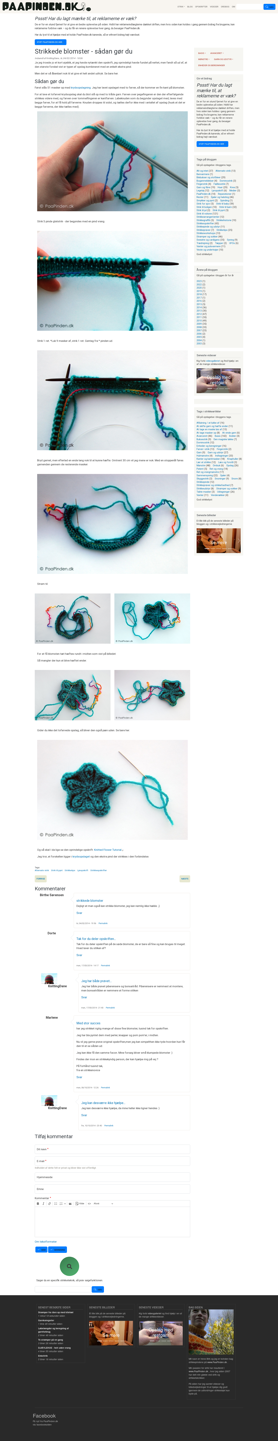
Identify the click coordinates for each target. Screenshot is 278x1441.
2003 (199, 343)
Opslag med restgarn (219, 380)
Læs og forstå (225, 462)
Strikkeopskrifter (98, 870)
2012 (199, 314)
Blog (190, 6)
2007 (199, 330)
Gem (43, 1250)
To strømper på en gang (50, 1339)
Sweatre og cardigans (208, 239)
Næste (184, 879)
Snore (235, 478)
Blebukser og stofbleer (209, 177)
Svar (79, 913)
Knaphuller (232, 458)
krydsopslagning (81, 87)
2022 (199, 284)
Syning (230, 239)
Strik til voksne (204, 213)
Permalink (103, 923)
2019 (199, 291)
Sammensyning (205, 475)
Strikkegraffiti (203, 220)
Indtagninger (221, 455)
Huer (220, 187)
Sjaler (223, 475)
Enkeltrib (43, 1355)
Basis (201, 53)
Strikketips (70, 870)
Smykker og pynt (205, 200)
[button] (198, 380)
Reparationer (225, 193)
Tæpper (219, 243)
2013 (199, 310)
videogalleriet (213, 360)
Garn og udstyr (223, 59)
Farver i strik (203, 449)
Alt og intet (202, 170)
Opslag (230, 465)
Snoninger (220, 478)
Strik (180, 6)
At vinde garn (229, 432)
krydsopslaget (81, 856)
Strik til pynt (57, 870)
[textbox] (112, 1222)
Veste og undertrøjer (207, 249)
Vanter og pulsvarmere (209, 246)
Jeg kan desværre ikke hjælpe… (103, 1103)
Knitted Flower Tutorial (107, 849)
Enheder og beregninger (211, 65)
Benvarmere (203, 174)
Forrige (41, 879)
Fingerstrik (202, 184)
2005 (199, 337)
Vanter (200, 495)
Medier (232, 190)
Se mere (218, 542)
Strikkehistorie (223, 220)
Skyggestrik (203, 478)
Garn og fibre (203, 187)
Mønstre (203, 59)
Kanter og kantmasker (208, 458)
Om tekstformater (46, 1241)
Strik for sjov (203, 203)
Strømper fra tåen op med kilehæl (55, 1312)
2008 (199, 327)
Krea (232, 187)
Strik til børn (225, 207)
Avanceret (216, 53)
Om (233, 6)
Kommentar (42, 1198)
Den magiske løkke (223, 439)
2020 (199, 287)
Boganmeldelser (205, 180)
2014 (199, 307)
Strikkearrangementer (208, 216)
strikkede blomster (89, 901)
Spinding (224, 200)
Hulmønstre (203, 455)
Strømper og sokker (207, 236)
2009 (199, 323)
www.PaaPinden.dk (217, 1362)
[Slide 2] (215, 389)
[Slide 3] (221, 389)
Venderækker (218, 495)
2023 (199, 281)
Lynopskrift (82, 870)
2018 (199, 294)
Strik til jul (202, 210)
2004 (199, 340)
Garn (199, 452)
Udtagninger (223, 491)
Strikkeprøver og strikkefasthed (213, 485)
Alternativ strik (42, 870)
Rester (200, 197)
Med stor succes (88, 1023)
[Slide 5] (230, 548)
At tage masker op (206, 432)
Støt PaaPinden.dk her (49, 42)
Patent (200, 468)
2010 (199, 320)
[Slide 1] (210, 389)
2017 (199, 297)
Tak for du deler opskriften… (96, 939)
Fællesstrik (219, 184)
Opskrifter (201, 6)
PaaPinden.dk (204, 193)
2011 (199, 317)
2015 (199, 304)
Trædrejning (203, 243)
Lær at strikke (204, 462)
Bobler (232, 436)
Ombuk (216, 465)
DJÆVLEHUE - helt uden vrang (54, 1347)
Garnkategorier (46, 1320)
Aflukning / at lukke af (208, 422)
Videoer (214, 6)
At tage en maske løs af (209, 429)
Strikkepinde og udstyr (208, 226)
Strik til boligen (204, 207)
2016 (199, 300)
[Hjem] (47, 6)
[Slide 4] (227, 389)
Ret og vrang (216, 468)
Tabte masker (204, 491)
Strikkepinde (203, 482)
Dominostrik (226, 180)
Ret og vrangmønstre (208, 472)
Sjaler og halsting (220, 197)
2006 (199, 333)
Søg (271, 7)
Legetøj (200, 190)
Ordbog (225, 6)
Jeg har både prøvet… (96, 981)
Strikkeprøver (203, 230)
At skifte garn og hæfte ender (212, 426)
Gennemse (59, 1250)
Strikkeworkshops (206, 233)
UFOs (232, 243)
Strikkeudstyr (203, 488)
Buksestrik (202, 439)
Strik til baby (222, 203)
